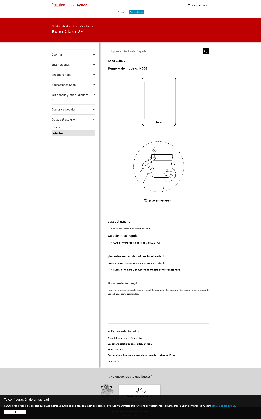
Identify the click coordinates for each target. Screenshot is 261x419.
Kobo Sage (113, 361)
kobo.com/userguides (126, 293)
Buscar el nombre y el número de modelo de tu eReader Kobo (146, 269)
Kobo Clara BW (116, 349)
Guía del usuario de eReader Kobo (131, 228)
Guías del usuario (75, 26)
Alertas (57, 127)
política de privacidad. (224, 405)
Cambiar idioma (136, 12)
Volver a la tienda (197, 5)
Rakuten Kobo (59, 26)
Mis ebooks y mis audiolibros (70, 97)
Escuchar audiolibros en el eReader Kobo (130, 343)
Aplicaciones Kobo (64, 85)
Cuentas (57, 54)
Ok (15, 412)
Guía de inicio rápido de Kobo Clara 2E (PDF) (137, 242)
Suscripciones (61, 65)
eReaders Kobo (61, 75)
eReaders (88, 26)
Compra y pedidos (64, 109)
